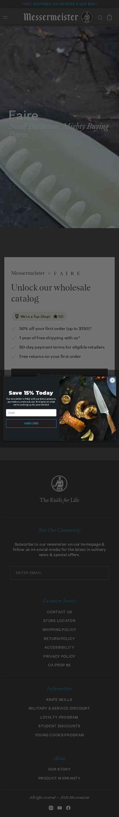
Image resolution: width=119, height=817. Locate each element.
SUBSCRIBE (31, 423)
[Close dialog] (112, 380)
